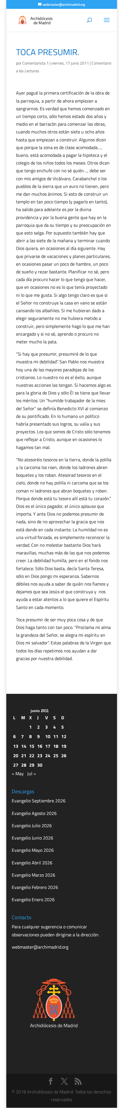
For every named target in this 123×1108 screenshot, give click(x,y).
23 (39, 755)
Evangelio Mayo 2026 (33, 850)
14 (23, 746)
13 (15, 746)
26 (63, 755)
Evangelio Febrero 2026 (35, 887)
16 (39, 746)
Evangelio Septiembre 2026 (39, 800)
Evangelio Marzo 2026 (33, 874)
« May (18, 773)
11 (55, 736)
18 (55, 746)
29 (31, 765)
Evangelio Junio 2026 (32, 837)
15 (31, 746)
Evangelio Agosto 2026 (34, 813)
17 (47, 746)
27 (15, 765)
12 (63, 736)
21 (23, 755)
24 (47, 755)
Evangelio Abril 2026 (32, 862)
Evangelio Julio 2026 (32, 825)
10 (47, 736)
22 (31, 755)
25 (55, 755)
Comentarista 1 (35, 63)
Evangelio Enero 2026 (33, 899)
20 (15, 755)
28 (23, 765)
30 (39, 765)
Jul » (31, 773)
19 (63, 746)
